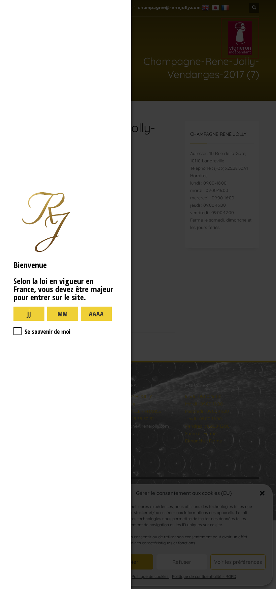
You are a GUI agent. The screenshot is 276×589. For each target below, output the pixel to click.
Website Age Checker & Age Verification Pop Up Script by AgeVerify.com (267, 587)
